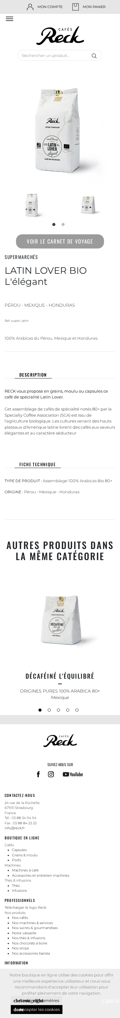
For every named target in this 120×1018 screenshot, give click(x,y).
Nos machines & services (32, 923)
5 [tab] (78, 712)
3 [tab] (60, 712)
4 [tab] (69, 712)
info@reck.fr (15, 828)
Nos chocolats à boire (29, 943)
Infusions (19, 890)
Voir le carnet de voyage (60, 241)
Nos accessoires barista (31, 953)
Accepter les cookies (37, 1009)
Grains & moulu (25, 855)
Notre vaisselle (24, 933)
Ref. (7, 321)
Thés (16, 885)
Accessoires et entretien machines (40, 875)
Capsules (19, 850)
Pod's (16, 860)
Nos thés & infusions (28, 938)
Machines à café (25, 870)
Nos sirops (20, 948)
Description (33, 374)
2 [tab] (65, 226)
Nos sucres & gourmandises (35, 928)
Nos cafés (20, 917)
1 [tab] (55, 226)
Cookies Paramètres (36, 1000)
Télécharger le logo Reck (25, 907)
